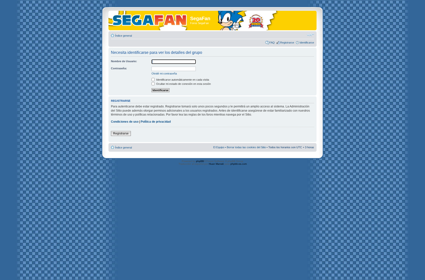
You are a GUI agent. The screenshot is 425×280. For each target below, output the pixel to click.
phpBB (200, 161)
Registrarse (287, 42)
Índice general (123, 35)
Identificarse (307, 42)
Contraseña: (119, 68)
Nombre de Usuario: (124, 61)
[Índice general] (150, 19)
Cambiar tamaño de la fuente (310, 34)
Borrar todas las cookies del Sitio (246, 147)
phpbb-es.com (238, 163)
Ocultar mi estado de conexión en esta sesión (183, 83)
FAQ (272, 42)
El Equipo (218, 147)
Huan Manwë (216, 163)
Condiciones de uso (124, 121)
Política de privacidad (156, 121)
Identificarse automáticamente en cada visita (182, 79)
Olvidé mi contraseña (164, 73)
